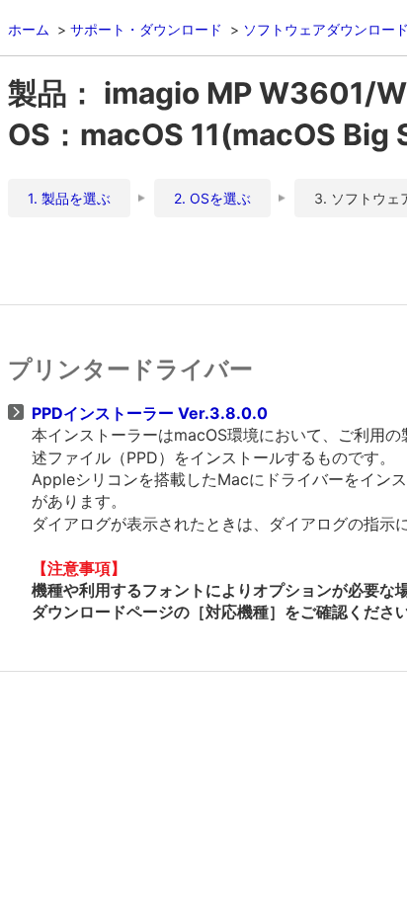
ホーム (28, 29)
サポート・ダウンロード (146, 29)
